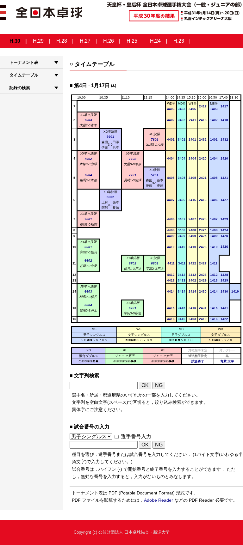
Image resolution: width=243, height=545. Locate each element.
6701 (132, 308)
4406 (171, 219)
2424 (203, 230)
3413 (181, 280)
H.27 (85, 41)
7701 (132, 175)
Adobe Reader (158, 500)
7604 (88, 175)
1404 (214, 158)
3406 (181, 200)
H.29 (38, 41)
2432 (203, 139)
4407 (171, 200)
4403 (171, 109)
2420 (203, 158)
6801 (155, 263)
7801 (155, 139)
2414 (192, 291)
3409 (181, 236)
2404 (192, 158)
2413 (203, 200)
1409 (214, 236)
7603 (88, 120)
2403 (192, 319)
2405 (192, 177)
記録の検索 (19, 87)
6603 (88, 291)
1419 (235, 291)
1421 (224, 177)
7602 (88, 158)
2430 (203, 291)
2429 (203, 280)
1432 (224, 139)
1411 (213, 263)
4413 (171, 280)
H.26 (108, 41)
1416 (214, 319)
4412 (171, 274)
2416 (192, 200)
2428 (203, 274)
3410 (181, 247)
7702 (132, 158)
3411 (181, 263)
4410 (171, 247)
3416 (181, 319)
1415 (214, 308)
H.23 (178, 41)
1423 (224, 219)
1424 (224, 230)
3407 (181, 219)
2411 (192, 120)
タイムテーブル (23, 75)
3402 (181, 120)
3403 (181, 109)
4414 (171, 291)
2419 (203, 319)
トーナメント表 (23, 62)
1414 (214, 291)
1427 (224, 200)
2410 (192, 247)
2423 (203, 219)
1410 (214, 247)
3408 (181, 230)
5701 (155, 175)
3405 (181, 177)
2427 (203, 263)
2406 (192, 109)
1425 (224, 236)
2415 (192, 308)
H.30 (14, 41)
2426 (203, 247)
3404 (181, 158)
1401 (214, 139)
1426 (224, 246)
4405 (171, 177)
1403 (214, 109)
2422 (192, 263)
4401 (171, 139)
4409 (171, 236)
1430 (224, 291)
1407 (214, 219)
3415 (181, 308)
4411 (171, 263)
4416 (171, 319)
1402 (214, 120)
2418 (203, 120)
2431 (203, 308)
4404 (171, 158)
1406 (214, 200)
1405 (214, 177)
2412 (192, 274)
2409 (192, 236)
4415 (171, 308)
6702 (132, 263)
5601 (110, 136)
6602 (88, 260)
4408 (171, 230)
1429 (224, 280)
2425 (203, 236)
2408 (192, 230)
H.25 (132, 41)
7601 (88, 219)
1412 (214, 274)
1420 (224, 158)
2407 (192, 219)
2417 (203, 106)
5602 (110, 197)
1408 (214, 230)
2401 (192, 139)
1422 (224, 319)
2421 (203, 177)
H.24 (155, 41)
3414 (181, 291)
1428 (224, 274)
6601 (88, 247)
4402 (171, 120)
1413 (214, 280)
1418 (224, 120)
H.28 (61, 41)
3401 (181, 139)
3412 (181, 274)
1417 (224, 106)
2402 (192, 280)
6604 (88, 305)
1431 (224, 308)
